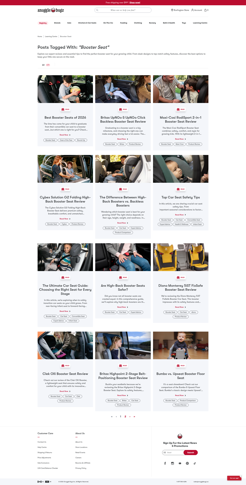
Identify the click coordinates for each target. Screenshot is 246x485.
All (43, 65)
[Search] (97, 10)
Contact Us (42, 442)
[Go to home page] (51, 10)
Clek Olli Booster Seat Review (65, 374)
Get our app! (234, 478)
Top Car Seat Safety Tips (181, 197)
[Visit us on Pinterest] (187, 463)
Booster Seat (50, 140)
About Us (78, 442)
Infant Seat (197, 224)
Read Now (64, 135)
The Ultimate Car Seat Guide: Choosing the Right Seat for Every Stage (65, 290)
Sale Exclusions (43, 463)
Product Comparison (123, 232)
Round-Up (81, 140)
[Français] (48, 482)
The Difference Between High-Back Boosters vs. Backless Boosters (123, 201)
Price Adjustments (44, 458)
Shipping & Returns (45, 453)
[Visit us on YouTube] (180, 463)
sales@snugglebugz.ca (201, 481)
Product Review (135, 144)
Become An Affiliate (82, 463)
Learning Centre (51, 36)
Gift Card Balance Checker (48, 468)
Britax (122, 144)
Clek (78, 396)
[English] (41, 482)
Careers (78, 458)
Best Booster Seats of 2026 (65, 118)
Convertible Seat (193, 220)
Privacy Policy (80, 468)
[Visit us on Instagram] (172, 463)
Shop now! (135, 2)
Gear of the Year (66, 140)
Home (40, 36)
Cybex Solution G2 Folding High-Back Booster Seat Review (65, 199)
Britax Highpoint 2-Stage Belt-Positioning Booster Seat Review (123, 376)
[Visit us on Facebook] (165, 463)
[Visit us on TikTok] (194, 463)
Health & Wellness (181, 224)
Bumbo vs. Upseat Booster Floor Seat (180, 376)
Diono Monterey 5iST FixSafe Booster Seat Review (180, 288)
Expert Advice (136, 228)
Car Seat (122, 228)
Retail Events (80, 453)
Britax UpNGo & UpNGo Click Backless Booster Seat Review (123, 120)
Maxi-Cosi (180, 144)
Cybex (64, 224)
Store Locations (81, 447)
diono (193, 312)
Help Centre (42, 447)
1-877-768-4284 (182, 481)
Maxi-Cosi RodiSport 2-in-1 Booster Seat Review (180, 120)
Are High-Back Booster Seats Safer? (123, 288)
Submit (190, 452)
